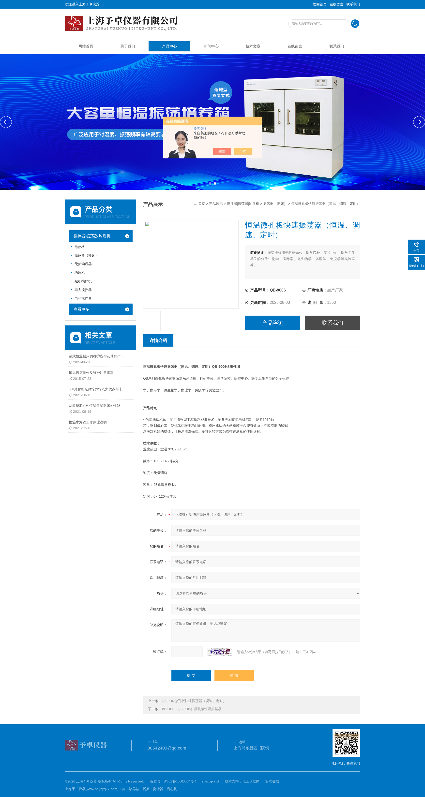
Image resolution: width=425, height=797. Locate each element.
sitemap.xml (210, 781)
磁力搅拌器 (83, 290)
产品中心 (169, 46)
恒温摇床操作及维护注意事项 (91, 373)
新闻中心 (211, 46)
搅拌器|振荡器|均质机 (92, 236)
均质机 (80, 273)
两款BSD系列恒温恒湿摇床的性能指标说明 (98, 406)
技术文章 (253, 46)
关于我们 (127, 46)
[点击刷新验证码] (220, 652)
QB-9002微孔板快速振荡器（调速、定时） (194, 701)
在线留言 (336, 4)
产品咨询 (273, 323)
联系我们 (353, 4)
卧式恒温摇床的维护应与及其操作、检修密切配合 (98, 356)
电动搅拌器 (83, 298)
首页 (201, 204)
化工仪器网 (250, 781)
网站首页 (85, 46)
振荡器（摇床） (87, 255)
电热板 (80, 247)
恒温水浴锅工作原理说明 (88, 422)
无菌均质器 (83, 264)
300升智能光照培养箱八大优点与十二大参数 (98, 389)
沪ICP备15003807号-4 (180, 781)
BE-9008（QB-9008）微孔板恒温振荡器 (192, 709)
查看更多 (81, 309)
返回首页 (320, 4)
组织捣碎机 (83, 281)
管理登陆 (272, 781)
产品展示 (216, 204)
